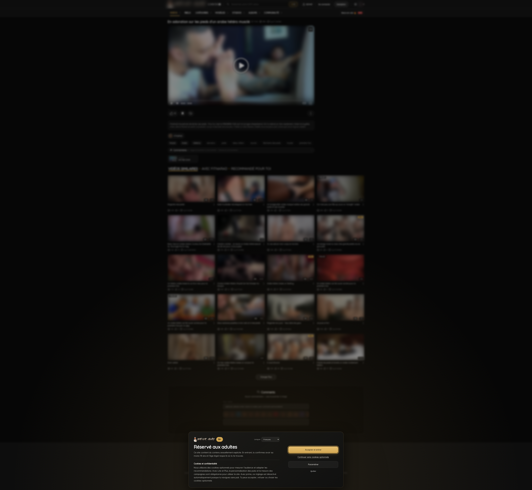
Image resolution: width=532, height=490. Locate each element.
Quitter (313, 471)
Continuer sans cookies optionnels (313, 457)
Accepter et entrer (313, 450)
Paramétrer (313, 464)
